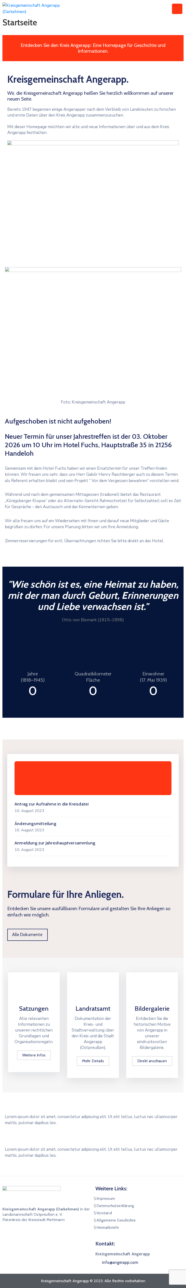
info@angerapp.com (120, 1262)
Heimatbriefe (107, 1227)
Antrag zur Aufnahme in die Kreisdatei (52, 804)
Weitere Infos (34, 1055)
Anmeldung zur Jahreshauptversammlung (55, 843)
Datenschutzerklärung (115, 1205)
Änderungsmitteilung (35, 823)
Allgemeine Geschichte (116, 1220)
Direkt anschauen (152, 1061)
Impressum (105, 1198)
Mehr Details (93, 1061)
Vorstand (104, 1213)
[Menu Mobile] (177, 9)
